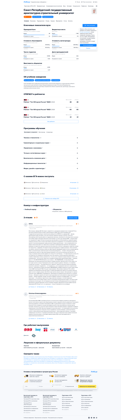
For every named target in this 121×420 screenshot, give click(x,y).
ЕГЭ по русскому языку (67, 397)
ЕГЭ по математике (66, 399)
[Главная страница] (27, 2)
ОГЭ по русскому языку (86, 397)
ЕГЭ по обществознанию (68, 401)
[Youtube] (94, 417)
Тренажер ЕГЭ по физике (29, 410)
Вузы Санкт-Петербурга (29, 356)
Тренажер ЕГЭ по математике (30, 401)
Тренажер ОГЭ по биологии (49, 406)
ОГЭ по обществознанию (87, 401)
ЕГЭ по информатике (67, 405)
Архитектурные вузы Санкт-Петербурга (44, 356)
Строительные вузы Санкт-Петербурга (62, 356)
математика (28, 182)
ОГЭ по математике (85, 399)
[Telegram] (91, 417)
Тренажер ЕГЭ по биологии (30, 406)
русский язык (36, 182)
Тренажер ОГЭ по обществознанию (47, 403)
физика (43, 188)
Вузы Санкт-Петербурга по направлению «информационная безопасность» (51, 361)
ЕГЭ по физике (65, 407)
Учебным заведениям (29, 417)
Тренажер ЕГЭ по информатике (31, 408)
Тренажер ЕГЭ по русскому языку (31, 399)
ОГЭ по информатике (86, 405)
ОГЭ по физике (84, 407)
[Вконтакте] (89, 417)
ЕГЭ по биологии (66, 403)
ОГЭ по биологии (85, 403)
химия (43, 193)
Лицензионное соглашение (41, 417)
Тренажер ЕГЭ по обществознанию (28, 403)
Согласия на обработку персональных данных (64, 390)
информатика (45, 182)
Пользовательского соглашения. (87, 390)
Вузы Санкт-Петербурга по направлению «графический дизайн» (59, 358)
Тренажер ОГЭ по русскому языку (51, 399)
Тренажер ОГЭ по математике (50, 401)
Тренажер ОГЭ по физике (49, 410)
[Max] (96, 417)
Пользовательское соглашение (55, 417)
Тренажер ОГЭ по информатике (50, 408)
